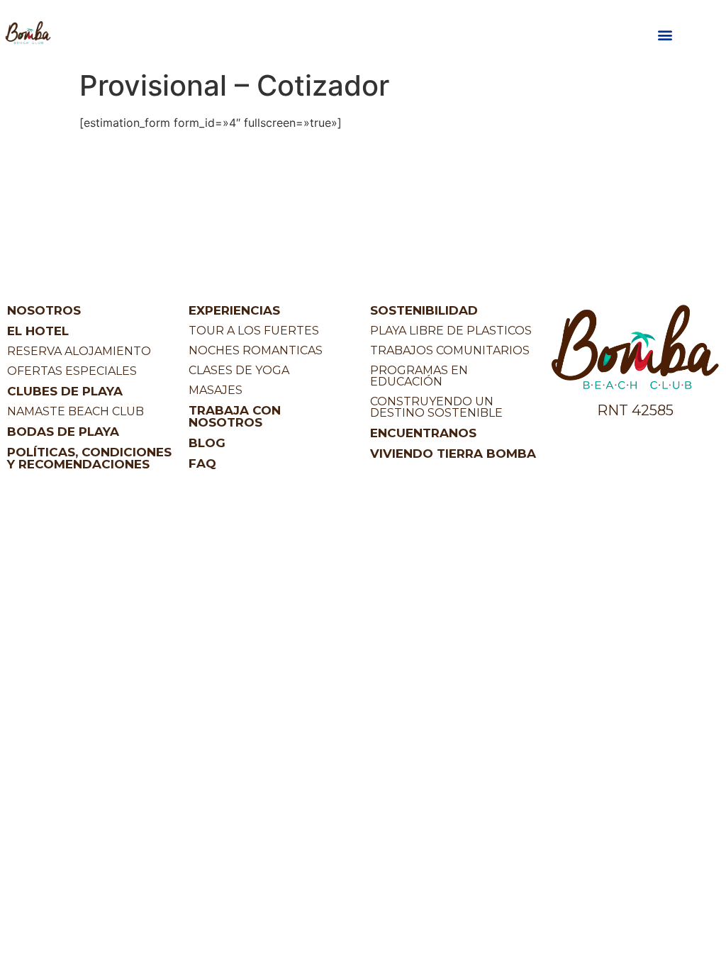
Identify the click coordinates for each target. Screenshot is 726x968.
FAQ (202, 463)
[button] (664, 35)
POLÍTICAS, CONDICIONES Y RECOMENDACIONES (89, 458)
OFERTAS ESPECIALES (72, 371)
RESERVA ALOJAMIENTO (79, 351)
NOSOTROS (44, 310)
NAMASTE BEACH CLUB (75, 411)
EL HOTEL (38, 331)
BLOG (207, 443)
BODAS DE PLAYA (63, 431)
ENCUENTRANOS (423, 433)
